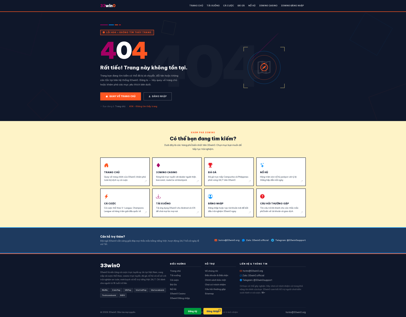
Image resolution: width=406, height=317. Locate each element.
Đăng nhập (159, 96)
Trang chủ (196, 5)
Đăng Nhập (213, 311)
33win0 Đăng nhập (292, 5)
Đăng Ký (192, 311)
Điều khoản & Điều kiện (216, 275)
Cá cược (228, 5)
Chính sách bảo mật (215, 280)
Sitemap (209, 293)
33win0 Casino (268, 5)
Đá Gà (241, 5)
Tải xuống (213, 5)
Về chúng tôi (211, 271)
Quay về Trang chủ (122, 96)
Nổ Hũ (252, 5)
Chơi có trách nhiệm (215, 284)
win (107, 5)
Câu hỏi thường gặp (215, 289)
